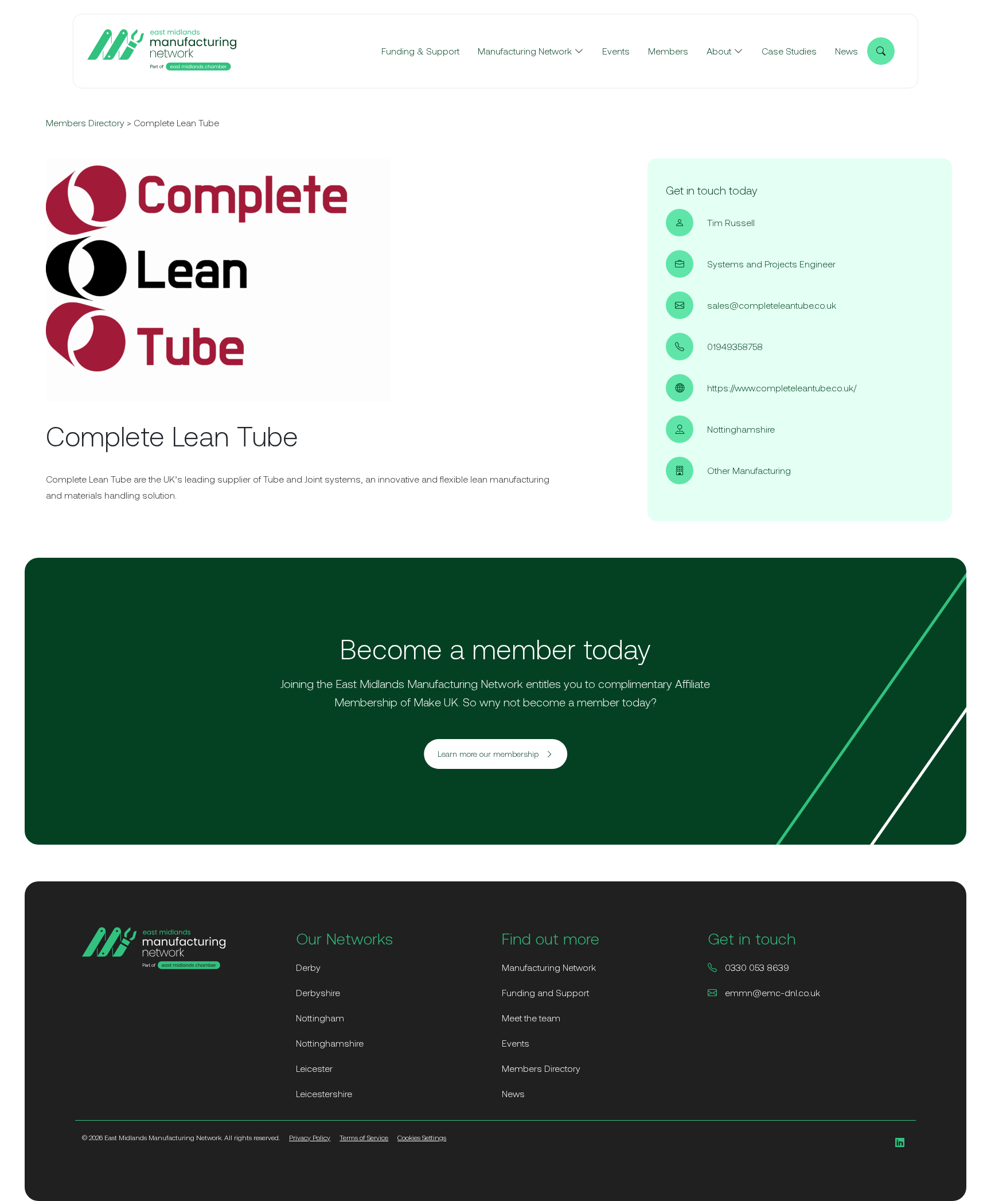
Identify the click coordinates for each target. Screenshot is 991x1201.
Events (616, 51)
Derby (308, 967)
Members (668, 51)
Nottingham (320, 1018)
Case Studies (789, 51)
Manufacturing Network (525, 51)
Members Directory (85, 123)
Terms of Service (364, 1138)
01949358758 (735, 346)
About (719, 51)
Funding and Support (545, 993)
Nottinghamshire (330, 1043)
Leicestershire (324, 1094)
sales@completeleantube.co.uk (771, 305)
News (846, 51)
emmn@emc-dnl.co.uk (771, 993)
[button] (495, 754)
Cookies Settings (421, 1138)
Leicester (314, 1068)
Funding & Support (420, 51)
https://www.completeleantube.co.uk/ (781, 388)
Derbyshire (318, 993)
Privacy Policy (309, 1138)
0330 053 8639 (756, 967)
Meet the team (531, 1018)
